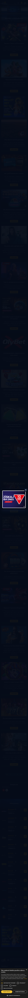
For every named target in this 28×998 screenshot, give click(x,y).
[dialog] (14, 983)
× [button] (26, 969)
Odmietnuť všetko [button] (20, 991)
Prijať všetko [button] (6, 991)
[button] (14, 995)
